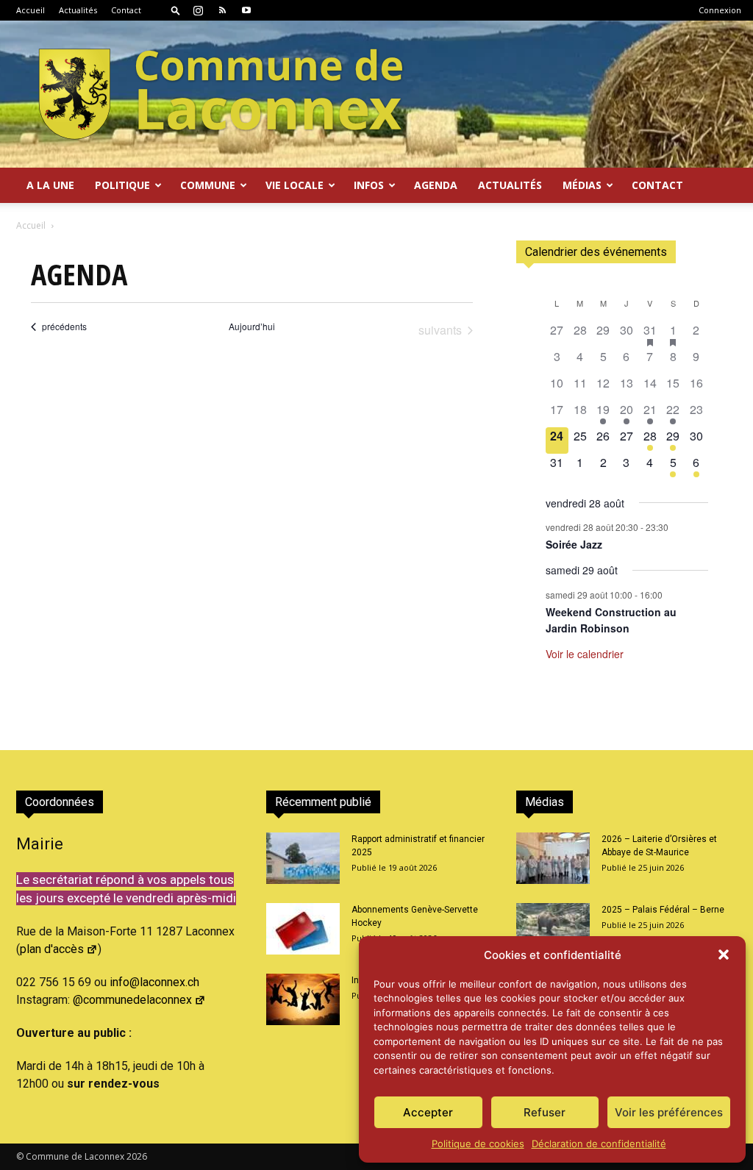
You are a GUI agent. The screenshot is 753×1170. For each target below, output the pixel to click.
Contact (126, 9)
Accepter (428, 1112)
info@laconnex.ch (154, 982)
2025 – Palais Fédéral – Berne (663, 910)
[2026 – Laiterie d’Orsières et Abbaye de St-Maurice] (553, 858)
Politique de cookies (478, 1143)
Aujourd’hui (252, 326)
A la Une (50, 185)
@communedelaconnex (132, 1000)
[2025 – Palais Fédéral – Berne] (553, 929)
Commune (207, 185)
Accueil (30, 9)
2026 (136, 1156)
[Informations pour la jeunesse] (303, 999)
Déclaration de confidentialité (599, 1143)
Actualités (78, 9)
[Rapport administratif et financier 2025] (303, 858)
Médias (582, 185)
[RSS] (222, 10)
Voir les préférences (669, 1112)
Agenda (435, 185)
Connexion (720, 9)
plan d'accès (52, 949)
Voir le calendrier (585, 653)
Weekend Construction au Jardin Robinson (611, 620)
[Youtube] (246, 10)
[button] (723, 954)
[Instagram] (198, 10)
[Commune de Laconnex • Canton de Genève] (220, 94)
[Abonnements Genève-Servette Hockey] (303, 929)
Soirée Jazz (574, 544)
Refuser (544, 1112)
